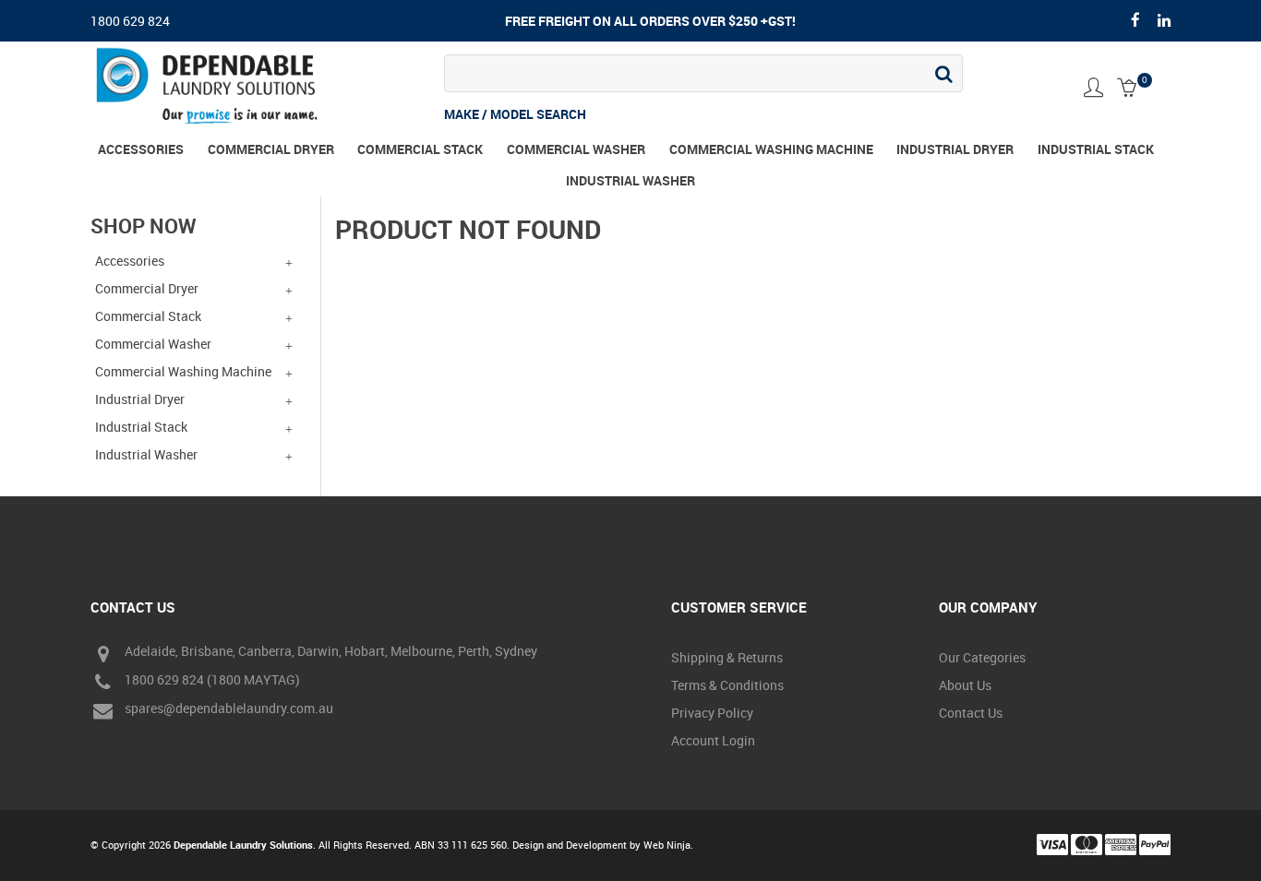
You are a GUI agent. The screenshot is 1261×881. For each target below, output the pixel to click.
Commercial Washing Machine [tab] (183, 371)
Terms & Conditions (727, 685)
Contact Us (971, 712)
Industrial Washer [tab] (146, 454)
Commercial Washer (576, 149)
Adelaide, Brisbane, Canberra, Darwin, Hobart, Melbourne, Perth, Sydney (331, 652)
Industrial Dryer (955, 149)
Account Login (713, 740)
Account (1093, 87)
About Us (965, 685)
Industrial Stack (1096, 149)
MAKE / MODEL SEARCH (515, 114)
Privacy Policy (712, 712)
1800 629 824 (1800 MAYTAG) (212, 680)
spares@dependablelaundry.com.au (229, 709)
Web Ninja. (668, 844)
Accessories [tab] (129, 260)
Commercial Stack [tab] (148, 316)
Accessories (141, 149)
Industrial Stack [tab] (141, 426)
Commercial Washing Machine (771, 149)
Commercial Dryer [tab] (146, 288)
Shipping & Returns (727, 657)
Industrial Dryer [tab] (140, 399)
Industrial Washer (630, 180)
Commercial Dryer (271, 149)
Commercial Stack (420, 149)
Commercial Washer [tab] (153, 343)
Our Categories (982, 657)
